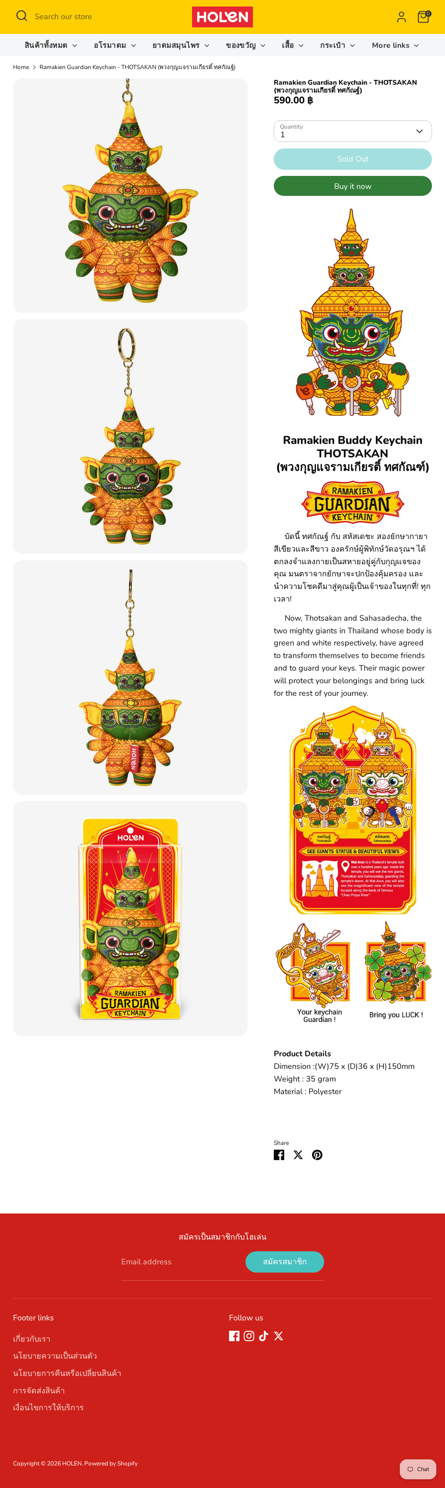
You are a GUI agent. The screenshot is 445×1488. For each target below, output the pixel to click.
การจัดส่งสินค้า (39, 1390)
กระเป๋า (334, 45)
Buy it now (353, 186)
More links (392, 45)
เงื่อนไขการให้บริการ (48, 1407)
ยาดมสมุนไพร (177, 45)
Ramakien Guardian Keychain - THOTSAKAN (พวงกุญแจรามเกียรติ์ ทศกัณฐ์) (138, 67)
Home (21, 67)
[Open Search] (21, 15)
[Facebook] (234, 1336)
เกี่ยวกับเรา (31, 1339)
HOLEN (72, 1463)
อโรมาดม (111, 45)
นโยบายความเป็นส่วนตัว (55, 1356)
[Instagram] (249, 1336)
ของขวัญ (242, 45)
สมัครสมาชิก (285, 1262)
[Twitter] (278, 1336)
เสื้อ (289, 45)
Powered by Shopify (111, 1463)
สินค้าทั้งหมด (47, 45)
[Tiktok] (264, 1336)
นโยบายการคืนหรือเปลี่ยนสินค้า (67, 1373)
